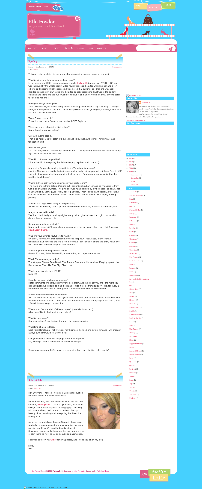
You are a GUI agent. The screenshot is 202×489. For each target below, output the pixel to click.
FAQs (138, 6)
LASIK (132, 311)
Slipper (132, 376)
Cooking (132, 246)
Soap (131, 380)
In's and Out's (134, 307)
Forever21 (133, 275)
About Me (153, 7)
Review (132, 369)
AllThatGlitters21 (135, 195)
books (131, 232)
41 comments (117, 67)
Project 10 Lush (135, 351)
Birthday (132, 228)
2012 (131, 162)
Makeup (132, 333)
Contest (132, 243)
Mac (131, 325)
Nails (131, 340)
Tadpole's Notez (103, 471)
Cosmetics (133, 250)
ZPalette (132, 398)
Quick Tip (133, 362)
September (135, 178)
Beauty (131, 213)
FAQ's (32, 61)
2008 (131, 171)
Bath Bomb (133, 203)
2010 (131, 165)
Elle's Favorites (97, 48)
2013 (131, 158)
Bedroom (132, 217)
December (135, 175)
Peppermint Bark (135, 344)
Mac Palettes (133, 329)
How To (132, 304)
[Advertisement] (64, 367)
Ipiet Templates (80, 471)
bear (131, 206)
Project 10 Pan (134, 354)
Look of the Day (135, 318)
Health (131, 296)
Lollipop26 (82, 83)
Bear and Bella (134, 210)
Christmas (133, 239)
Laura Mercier (134, 314)
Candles (132, 235)
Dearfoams (133, 253)
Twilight (132, 387)
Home (168, 5)
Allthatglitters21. (45, 404)
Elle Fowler (41, 21)
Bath (131, 199)
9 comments (117, 385)
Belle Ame (133, 221)
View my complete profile (135, 120)
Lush (131, 322)
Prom (131, 358)
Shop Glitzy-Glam (74, 48)
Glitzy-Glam (133, 289)
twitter (53, 439)
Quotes (131, 365)
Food (131, 272)
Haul (131, 293)
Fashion (132, 268)
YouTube (32, 48)
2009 (131, 168)
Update (132, 391)
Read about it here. (38, 230)
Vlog (44, 48)
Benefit (132, 224)
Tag (130, 384)
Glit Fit (131, 285)
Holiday (132, 300)
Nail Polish (133, 336)
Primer (131, 347)
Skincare (132, 373)
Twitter (56, 48)
